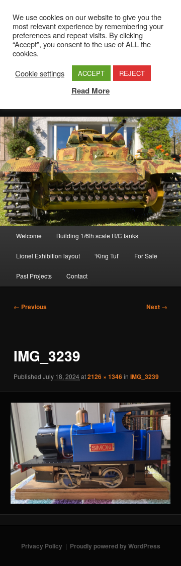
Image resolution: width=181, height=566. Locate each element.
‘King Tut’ (107, 255)
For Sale (145, 255)
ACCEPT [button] (91, 73)
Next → (156, 306)
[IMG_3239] (90, 453)
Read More (90, 90)
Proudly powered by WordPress (115, 545)
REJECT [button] (132, 73)
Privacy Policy (41, 545)
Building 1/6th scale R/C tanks (97, 235)
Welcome (29, 235)
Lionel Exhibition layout (48, 255)
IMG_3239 (144, 376)
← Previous (30, 306)
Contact (76, 275)
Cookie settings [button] (39, 73)
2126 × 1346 (104, 376)
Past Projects (34, 275)
